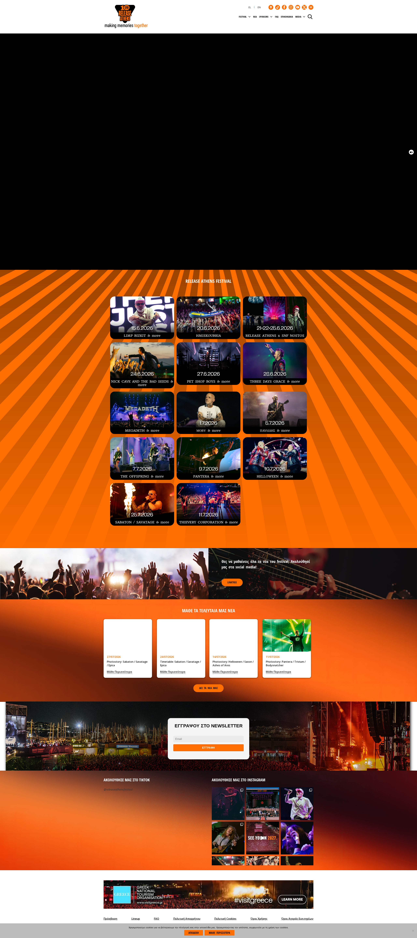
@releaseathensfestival (118, 789)
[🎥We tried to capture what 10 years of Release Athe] (262, 838)
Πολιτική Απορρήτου (186, 918)
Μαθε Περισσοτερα (219, 933)
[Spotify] (311, 7)
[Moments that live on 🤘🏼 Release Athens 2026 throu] (297, 803)
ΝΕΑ (255, 16)
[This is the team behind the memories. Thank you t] (262, 803)
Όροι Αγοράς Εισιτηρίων (297, 918)
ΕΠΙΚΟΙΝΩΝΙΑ (287, 16)
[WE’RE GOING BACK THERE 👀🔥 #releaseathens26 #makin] (297, 838)
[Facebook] (284, 7)
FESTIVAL (243, 16)
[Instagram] (290, 7)
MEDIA (298, 16)
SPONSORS (263, 16)
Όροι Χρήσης (259, 918)
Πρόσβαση (110, 918)
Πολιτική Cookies (225, 918)
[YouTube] (297, 7)
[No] (413, 930)
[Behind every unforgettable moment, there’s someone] (228, 838)
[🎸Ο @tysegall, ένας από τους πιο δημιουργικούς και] (228, 803)
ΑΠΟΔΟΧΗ (193, 933)
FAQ (276, 16)
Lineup (135, 918)
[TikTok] (277, 7)
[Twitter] (304, 7)
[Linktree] (270, 7)
